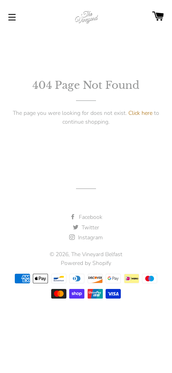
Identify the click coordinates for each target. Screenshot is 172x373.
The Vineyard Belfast (96, 254)
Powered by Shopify (86, 263)
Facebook (89, 217)
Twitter (89, 227)
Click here (140, 113)
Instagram (89, 237)
